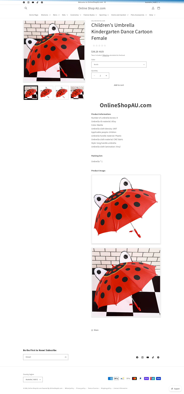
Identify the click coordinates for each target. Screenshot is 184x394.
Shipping (106, 55)
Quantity (94, 71)
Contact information (120, 388)
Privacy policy (80, 388)
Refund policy (69, 388)
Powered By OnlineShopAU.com (52, 388)
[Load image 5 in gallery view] (77, 93)
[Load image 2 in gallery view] (46, 93)
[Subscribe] (65, 357)
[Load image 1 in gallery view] (31, 93)
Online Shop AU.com (35, 388)
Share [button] (96, 330)
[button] (26, 8)
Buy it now (119, 93)
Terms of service (93, 388)
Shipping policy (106, 388)
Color (93, 59)
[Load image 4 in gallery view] (62, 93)
